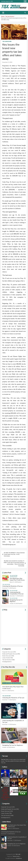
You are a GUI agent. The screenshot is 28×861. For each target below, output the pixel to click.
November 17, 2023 (14, 595)
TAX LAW (17, 854)
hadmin (19, 582)
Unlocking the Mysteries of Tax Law (12, 586)
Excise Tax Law (6, 656)
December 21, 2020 (7, 62)
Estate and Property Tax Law (9, 654)
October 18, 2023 (14, 603)
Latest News (6, 822)
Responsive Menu (25, 1)
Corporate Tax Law (7, 652)
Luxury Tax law (6, 657)
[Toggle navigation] (3, 12)
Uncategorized (13, 576)
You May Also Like (8, 667)
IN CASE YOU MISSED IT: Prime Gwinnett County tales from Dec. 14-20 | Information (14, 554)
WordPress (19, 858)
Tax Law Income (6, 41)
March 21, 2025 (13, 582)
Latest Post (7, 573)
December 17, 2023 (7, 588)
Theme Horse (16, 856)
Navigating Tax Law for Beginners (12, 745)
